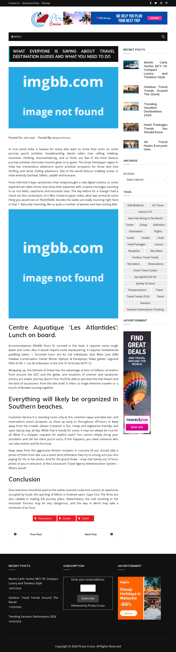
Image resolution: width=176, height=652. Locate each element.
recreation (133, 263)
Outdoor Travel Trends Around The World (155, 90)
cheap (143, 224)
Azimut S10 (145, 211)
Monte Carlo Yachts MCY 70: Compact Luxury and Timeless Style (155, 69)
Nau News (156, 250)
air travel (157, 205)
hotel (161, 237)
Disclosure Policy (30, 3)
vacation (145, 303)
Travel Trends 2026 (138, 296)
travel (85, 518)
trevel (160, 296)
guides (67, 518)
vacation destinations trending (145, 309)
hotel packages (136, 244)
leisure (159, 244)
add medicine (135, 205)
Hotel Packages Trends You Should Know (155, 128)
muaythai (134, 250)
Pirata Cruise (96, 605)
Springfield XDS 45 (145, 277)
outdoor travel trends (145, 257)
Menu (17, 36)
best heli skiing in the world (145, 218)
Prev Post (36, 534)
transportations (137, 290)
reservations (155, 263)
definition (159, 224)
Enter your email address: (88, 579)
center (130, 224)
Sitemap (46, 3)
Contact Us (14, 3)
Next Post (91, 534)
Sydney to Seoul (145, 283)
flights (158, 231)
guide (130, 237)
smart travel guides (145, 270)
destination (45, 518)
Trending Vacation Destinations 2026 (153, 109)
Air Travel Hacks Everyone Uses (155, 145)
